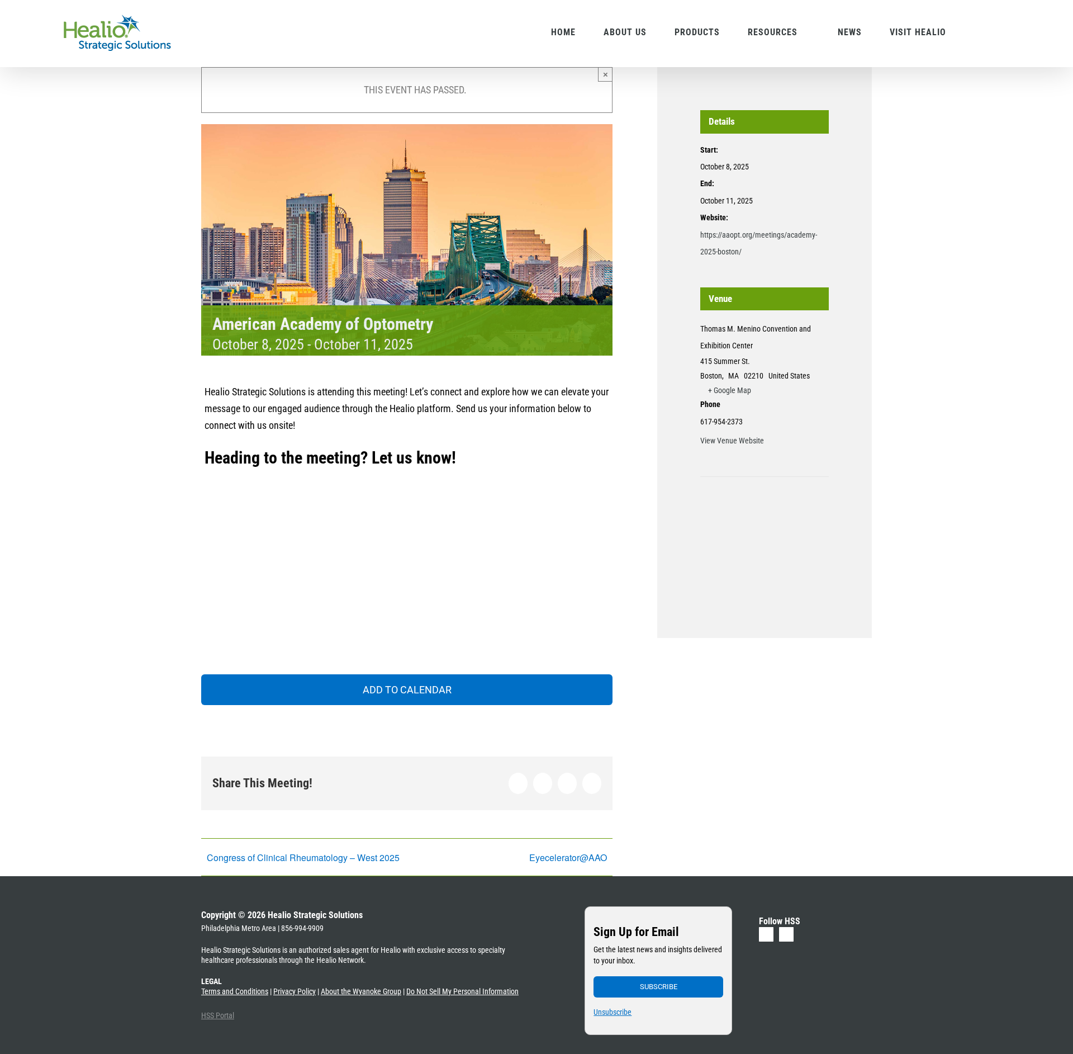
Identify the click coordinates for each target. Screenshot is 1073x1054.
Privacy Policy (294, 991)
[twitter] (786, 934)
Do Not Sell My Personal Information (462, 991)
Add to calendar (407, 690)
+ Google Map (729, 390)
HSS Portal (217, 1015)
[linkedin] (766, 934)
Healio (391, 950)
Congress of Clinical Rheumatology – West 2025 (303, 857)
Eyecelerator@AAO (568, 857)
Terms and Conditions (234, 991)
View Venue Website (732, 440)
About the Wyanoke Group (361, 991)
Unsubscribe (613, 1012)
